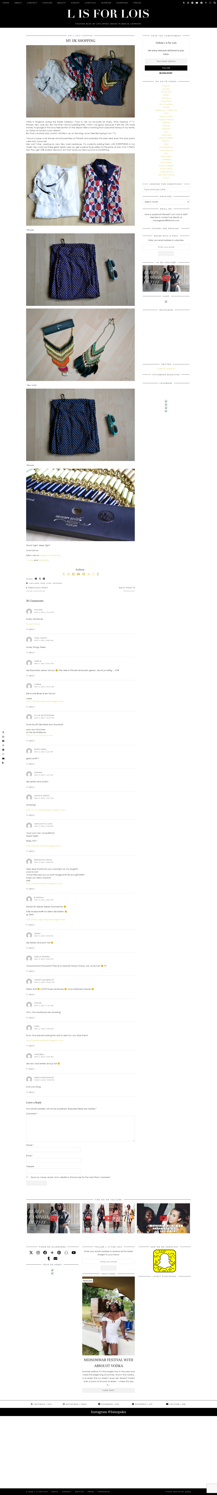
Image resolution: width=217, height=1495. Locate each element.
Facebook (110, 1404)
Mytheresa (166, 159)
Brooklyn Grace (43, 860)
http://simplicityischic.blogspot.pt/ (43, 845)
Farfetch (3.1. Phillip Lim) (166, 110)
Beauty (62, 3)
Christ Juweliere (166, 165)
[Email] (55, 1258)
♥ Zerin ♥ (39, 897)
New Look (46, 583)
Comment (32, 1113)
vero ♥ (37, 661)
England (34, 583)
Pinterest (143, 1404)
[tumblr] (98, 574)
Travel (137, 3)
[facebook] (45, 1252)
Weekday (166, 129)
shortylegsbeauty (44, 980)
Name (30, 1145)
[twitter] (31, 1252)
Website (30, 1166)
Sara (36, 1026)
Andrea (38, 772)
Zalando (166, 125)
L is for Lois (41, 1492)
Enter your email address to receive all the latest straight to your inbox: (108, 1253)
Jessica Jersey (42, 796)
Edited (166, 95)
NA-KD (166, 178)
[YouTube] (197, 3)
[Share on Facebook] (36, 579)
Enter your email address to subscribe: (166, 240)
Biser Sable (40, 749)
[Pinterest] (192, 3)
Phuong (38, 610)
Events (75, 3)
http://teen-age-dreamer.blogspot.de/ (46, 919)
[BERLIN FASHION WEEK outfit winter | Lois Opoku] (166, 278)
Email (29, 1155)
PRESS (91, 1492)
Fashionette (166, 156)
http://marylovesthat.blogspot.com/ (44, 883)
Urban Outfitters (166, 138)
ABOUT (18, 3)
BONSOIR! (127, 589)
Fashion (47, 3)
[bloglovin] (52, 1252)
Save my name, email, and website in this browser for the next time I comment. (71, 1177)
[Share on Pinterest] (44, 579)
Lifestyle (90, 3)
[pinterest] (59, 1252)
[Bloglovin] (206, 3)
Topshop (166, 122)
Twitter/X (42, 1404)
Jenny (37, 933)
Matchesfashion (166, 147)
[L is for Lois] (108, 12)
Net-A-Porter (166, 162)
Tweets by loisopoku (166, 368)
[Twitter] (184, 3)
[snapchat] (66, 1252)
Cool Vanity (40, 638)
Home (6, 3)
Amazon (166, 86)
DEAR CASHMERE (37, 589)
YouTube (177, 1404)
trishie (38, 1003)
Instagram (76, 1404)
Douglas (166, 89)
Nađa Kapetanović (44, 1078)
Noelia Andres (42, 957)
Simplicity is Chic (43, 824)
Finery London (166, 116)
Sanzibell (39, 1054)
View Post (109, 1390)
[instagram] (38, 1252)
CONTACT (32, 3)
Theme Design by (178, 1492)
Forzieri (166, 107)
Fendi (166, 144)
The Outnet (166, 92)
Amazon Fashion (166, 119)
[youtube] (74, 1252)
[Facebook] (201, 3)
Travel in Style (33, 624)
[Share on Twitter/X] (40, 579)
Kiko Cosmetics (166, 104)
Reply (32, 629)
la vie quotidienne (44, 715)
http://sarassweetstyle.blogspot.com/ (45, 1040)
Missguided (166, 135)
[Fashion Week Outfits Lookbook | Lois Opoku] (108, 1218)
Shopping (122, 3)
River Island (166, 101)
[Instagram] (188, 3)
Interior (106, 3)
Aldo (166, 153)
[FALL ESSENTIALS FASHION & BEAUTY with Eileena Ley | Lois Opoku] (163, 1218)
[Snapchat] (210, 3)
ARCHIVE (79, 1492)
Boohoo (166, 141)
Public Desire (166, 168)
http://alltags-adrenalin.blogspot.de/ (45, 701)
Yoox (166, 132)
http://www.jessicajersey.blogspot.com (45, 809)
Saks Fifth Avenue (166, 175)
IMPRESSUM (104, 1492)
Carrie (37, 684)
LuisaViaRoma (166, 150)
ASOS (166, 113)
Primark (57, 583)
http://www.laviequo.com (39, 735)
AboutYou (166, 98)
